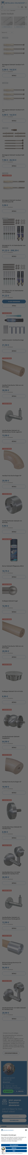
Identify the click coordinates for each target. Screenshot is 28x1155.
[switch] (3, 1153)
